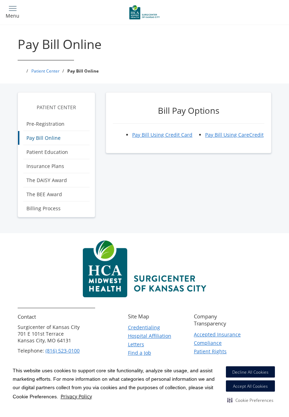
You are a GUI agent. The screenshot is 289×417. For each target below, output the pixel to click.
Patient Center (56, 107)
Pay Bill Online (43, 138)
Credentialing (144, 327)
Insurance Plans (45, 166)
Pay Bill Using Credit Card (162, 134)
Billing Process (43, 208)
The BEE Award (44, 194)
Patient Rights (210, 351)
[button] (250, 400)
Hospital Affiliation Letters (149, 340)
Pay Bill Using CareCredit (234, 134)
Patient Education (47, 152)
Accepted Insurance (217, 334)
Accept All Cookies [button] (250, 386)
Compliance (208, 343)
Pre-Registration (45, 123)
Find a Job (139, 352)
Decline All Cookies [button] (250, 372)
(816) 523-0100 (62, 350)
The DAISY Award (46, 180)
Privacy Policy (76, 396)
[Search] (249, 11)
